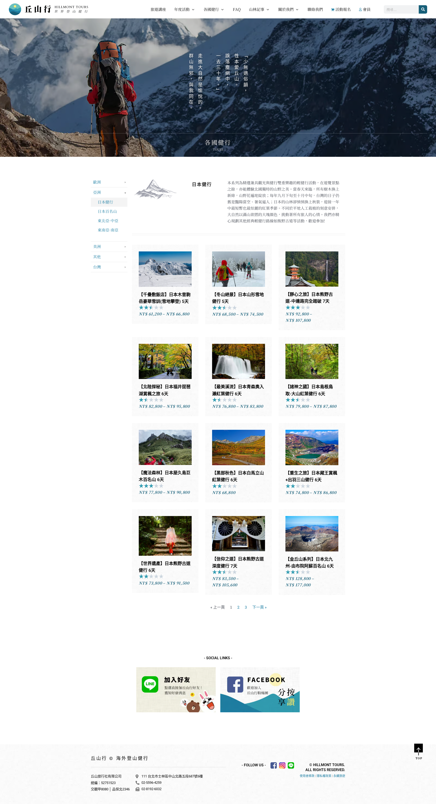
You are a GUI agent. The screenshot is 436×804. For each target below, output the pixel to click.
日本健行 (105, 202)
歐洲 (97, 182)
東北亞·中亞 (108, 220)
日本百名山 (107, 211)
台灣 (97, 267)
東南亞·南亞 (108, 230)
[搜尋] (423, 9)
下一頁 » (259, 607)
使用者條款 (307, 775)
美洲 (97, 246)
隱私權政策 (324, 775)
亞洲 (97, 192)
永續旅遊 (339, 775)
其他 (97, 256)
